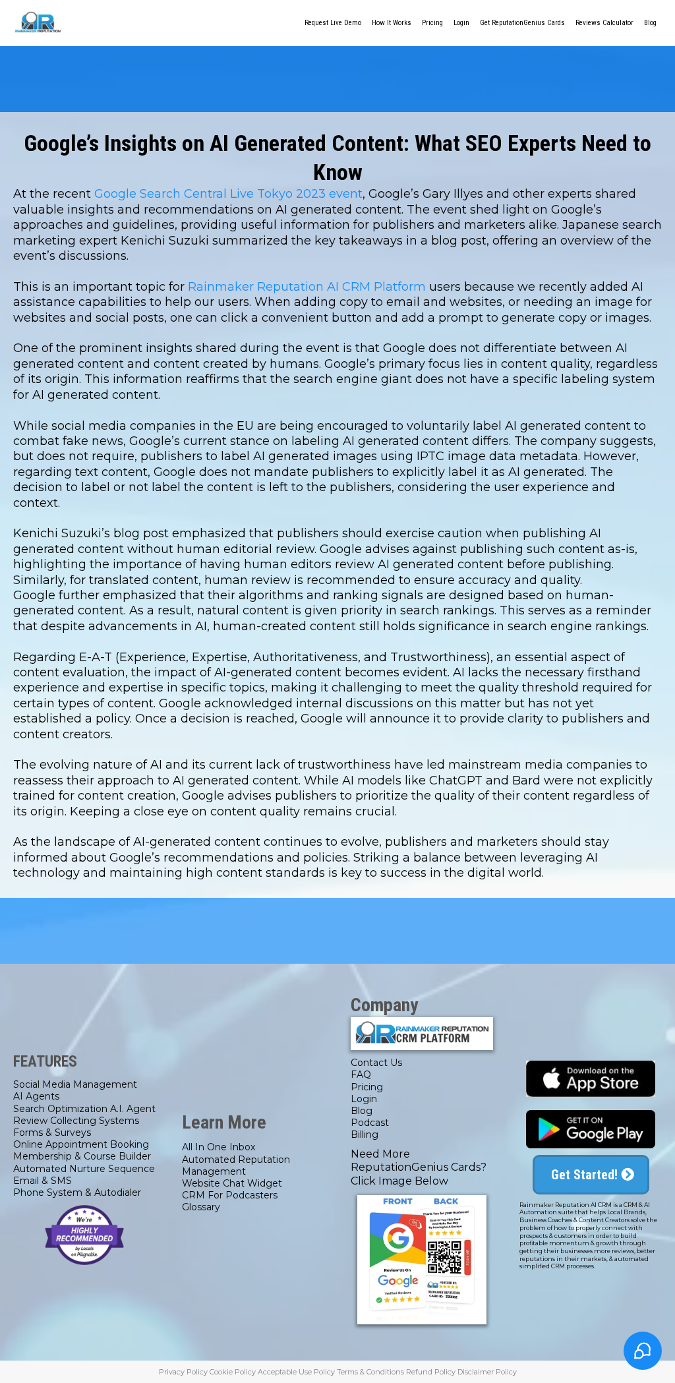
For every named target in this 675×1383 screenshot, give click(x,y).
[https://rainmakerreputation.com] (38, 23)
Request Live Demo (333, 22)
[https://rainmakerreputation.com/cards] (421, 1259)
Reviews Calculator (604, 22)
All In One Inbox (218, 1147)
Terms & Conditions (370, 1371)
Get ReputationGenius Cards (522, 22)
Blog (650, 22)
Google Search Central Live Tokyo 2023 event (228, 194)
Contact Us (376, 1063)
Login (461, 22)
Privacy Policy (183, 1371)
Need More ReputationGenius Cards (416, 1161)
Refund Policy (430, 1371)
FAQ (361, 1074)
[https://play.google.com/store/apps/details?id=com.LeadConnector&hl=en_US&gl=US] (590, 1129)
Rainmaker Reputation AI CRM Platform (307, 287)
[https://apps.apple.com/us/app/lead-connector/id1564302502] (590, 1079)
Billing (364, 1134)
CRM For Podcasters (230, 1195)
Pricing (432, 22)
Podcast (370, 1123)
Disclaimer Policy (487, 1371)
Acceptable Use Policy (296, 1371)
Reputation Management (236, 1165)
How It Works (391, 22)
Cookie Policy (233, 1371)
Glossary (201, 1207)
